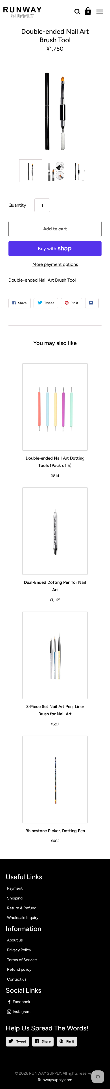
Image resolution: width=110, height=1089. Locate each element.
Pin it (69, 1041)
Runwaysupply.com (55, 1079)
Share (46, 1041)
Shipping (15, 898)
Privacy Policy (19, 950)
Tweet (21, 1041)
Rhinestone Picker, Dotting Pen (55, 830)
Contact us (17, 979)
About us (15, 940)
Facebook (21, 1001)
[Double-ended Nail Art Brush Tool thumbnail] (30, 170)
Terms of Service (22, 959)
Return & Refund (21, 908)
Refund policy (19, 969)
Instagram (21, 1011)
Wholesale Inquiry (22, 917)
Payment (15, 888)
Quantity (17, 205)
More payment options (55, 264)
